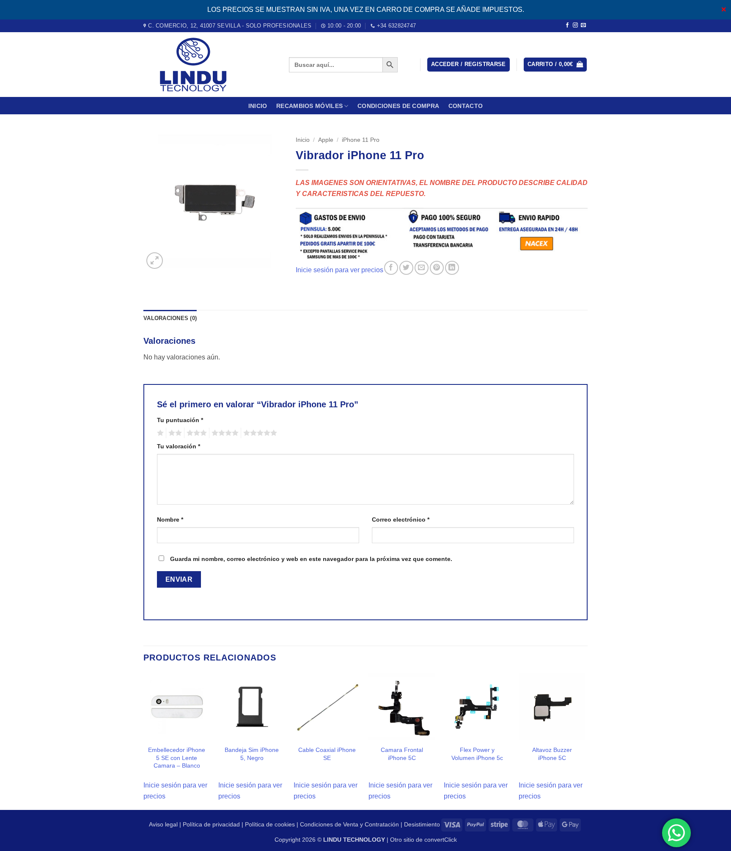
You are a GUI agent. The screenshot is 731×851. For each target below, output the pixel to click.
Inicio (257, 105)
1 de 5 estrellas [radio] (159, 433)
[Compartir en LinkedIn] (452, 268)
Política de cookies (270, 824)
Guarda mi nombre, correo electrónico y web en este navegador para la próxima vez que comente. (311, 558)
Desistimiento (422, 824)
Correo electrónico (400, 519)
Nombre (170, 519)
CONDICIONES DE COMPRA (398, 105)
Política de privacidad (211, 824)
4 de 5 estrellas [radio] (224, 433)
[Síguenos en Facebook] (567, 25)
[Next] (585, 740)
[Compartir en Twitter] (406, 268)
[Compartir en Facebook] (391, 268)
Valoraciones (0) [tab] (170, 318)
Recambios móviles (309, 105)
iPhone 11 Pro (360, 140)
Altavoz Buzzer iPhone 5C (552, 753)
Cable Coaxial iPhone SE (327, 753)
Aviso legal (163, 824)
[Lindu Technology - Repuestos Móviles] (209, 64)
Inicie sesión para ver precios (339, 270)
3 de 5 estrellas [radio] (195, 433)
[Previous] (143, 740)
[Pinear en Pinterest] (437, 268)
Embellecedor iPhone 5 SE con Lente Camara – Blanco (176, 757)
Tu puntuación (180, 420)
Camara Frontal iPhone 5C (402, 753)
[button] (468, 65)
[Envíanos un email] (583, 25)
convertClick (440, 839)
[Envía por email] (422, 268)
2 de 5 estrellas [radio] (174, 433)
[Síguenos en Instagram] (575, 25)
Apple (325, 140)
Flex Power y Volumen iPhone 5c (477, 753)
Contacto (465, 105)
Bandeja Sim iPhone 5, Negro (252, 753)
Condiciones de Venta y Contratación (349, 824)
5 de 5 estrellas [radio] (259, 433)
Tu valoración (178, 446)
